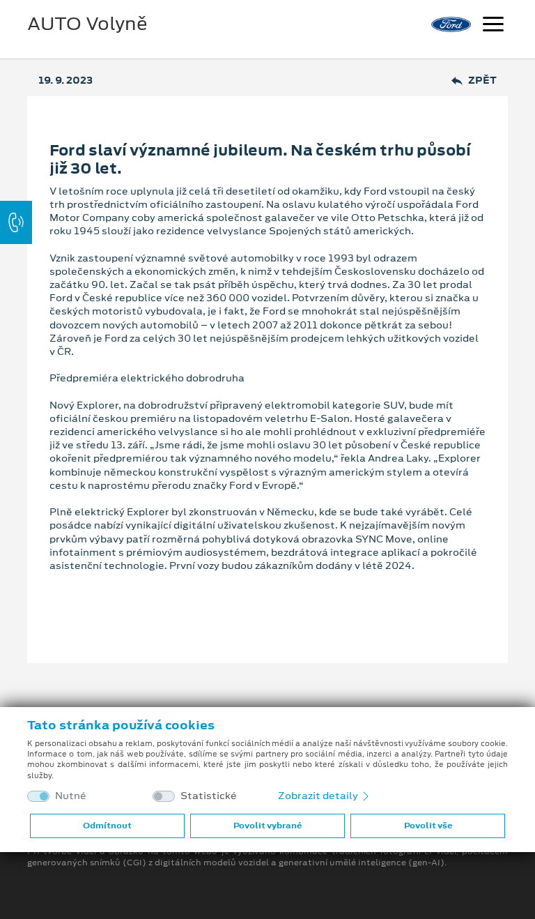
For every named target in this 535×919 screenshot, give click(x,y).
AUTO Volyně (87, 23)
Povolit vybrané (267, 825)
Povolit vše (428, 825)
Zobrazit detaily (319, 796)
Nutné (70, 796)
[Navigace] (493, 25)
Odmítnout (107, 825)
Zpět (482, 80)
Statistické (208, 796)
